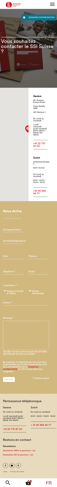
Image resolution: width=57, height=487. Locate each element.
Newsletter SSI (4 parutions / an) (18, 455)
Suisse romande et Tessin (15, 292)
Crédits (5, 471)
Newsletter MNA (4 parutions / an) (19, 451)
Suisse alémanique (38, 292)
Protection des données (17, 471)
